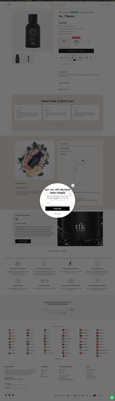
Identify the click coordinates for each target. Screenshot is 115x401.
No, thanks (57, 214)
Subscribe (57, 208)
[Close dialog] (72, 185)
